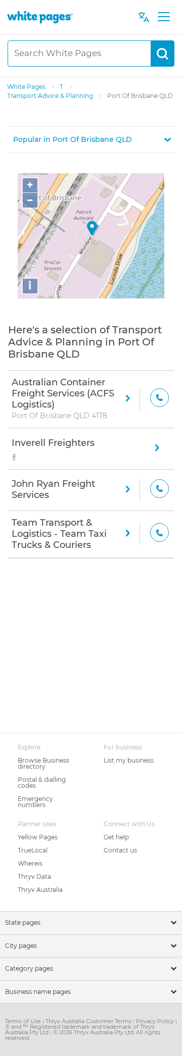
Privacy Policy (155, 1021)
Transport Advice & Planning (51, 95)
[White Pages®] (40, 17)
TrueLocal (33, 850)
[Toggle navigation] (163, 17)
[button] (91, 139)
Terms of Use (23, 1021)
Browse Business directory (43, 763)
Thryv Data (34, 876)
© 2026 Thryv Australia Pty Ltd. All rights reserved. (82, 1035)
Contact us (120, 850)
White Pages (27, 86)
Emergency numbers (35, 802)
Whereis (30, 863)
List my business (129, 760)
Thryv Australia (40, 889)
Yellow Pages (38, 837)
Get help (116, 837)
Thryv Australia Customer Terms (89, 1021)
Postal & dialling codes (42, 782)
